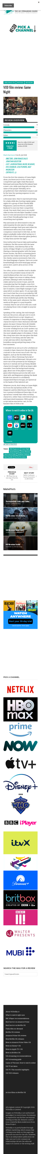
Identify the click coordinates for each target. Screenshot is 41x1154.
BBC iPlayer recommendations (17, 1019)
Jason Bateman (14, 451)
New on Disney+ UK (13, 1046)
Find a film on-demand (14, 1029)
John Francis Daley (10, 454)
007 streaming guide (13, 1059)
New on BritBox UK (13, 1053)
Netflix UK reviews (13, 1032)
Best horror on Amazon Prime (17, 1022)
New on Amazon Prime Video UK (18, 1042)
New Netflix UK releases (15, 1039)
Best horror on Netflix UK (16, 1025)
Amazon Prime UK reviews (16, 1036)
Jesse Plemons (25, 451)
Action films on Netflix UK (16, 1092)
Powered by (9, 441)
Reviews (29, 83)
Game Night (25, 449)
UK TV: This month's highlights (17, 1070)
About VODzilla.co (12, 1012)
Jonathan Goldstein (24, 454)
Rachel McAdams (20, 457)
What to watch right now (15, 1015)
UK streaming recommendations (18, 1056)
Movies (20, 83)
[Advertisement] (20, 59)
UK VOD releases (12, 1073)
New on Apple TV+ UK (14, 1049)
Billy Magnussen (15, 449)
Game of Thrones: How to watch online (21, 1063)
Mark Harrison (9, 155)
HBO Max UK (9, 83)
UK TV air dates (11, 1066)
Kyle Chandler (8, 457)
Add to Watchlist (11, 444)
